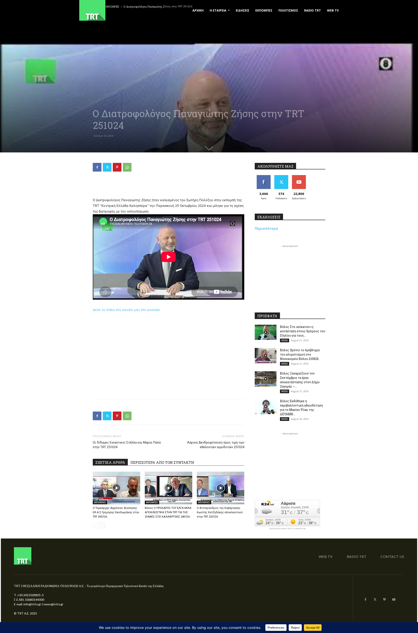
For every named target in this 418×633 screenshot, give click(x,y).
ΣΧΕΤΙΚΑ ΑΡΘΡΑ (110, 462)
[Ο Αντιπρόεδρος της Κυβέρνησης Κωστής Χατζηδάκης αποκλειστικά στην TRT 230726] (220, 488)
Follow (281, 176)
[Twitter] (107, 167)
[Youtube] (394, 599)
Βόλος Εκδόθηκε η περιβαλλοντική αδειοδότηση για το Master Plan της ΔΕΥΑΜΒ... (301, 407)
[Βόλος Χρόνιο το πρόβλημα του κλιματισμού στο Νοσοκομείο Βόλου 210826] (265, 355)
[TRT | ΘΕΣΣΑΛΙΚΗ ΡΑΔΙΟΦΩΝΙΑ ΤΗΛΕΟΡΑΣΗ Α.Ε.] (119, 10)
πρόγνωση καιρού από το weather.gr (287, 528)
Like (263, 176)
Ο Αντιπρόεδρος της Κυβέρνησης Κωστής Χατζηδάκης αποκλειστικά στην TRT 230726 (220, 512)
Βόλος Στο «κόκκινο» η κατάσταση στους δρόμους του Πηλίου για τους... (302, 331)
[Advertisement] (168, 186)
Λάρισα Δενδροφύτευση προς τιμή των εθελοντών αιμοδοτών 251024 (215, 445)
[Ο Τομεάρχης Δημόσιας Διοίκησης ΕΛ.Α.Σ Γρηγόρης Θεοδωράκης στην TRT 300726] (116, 488)
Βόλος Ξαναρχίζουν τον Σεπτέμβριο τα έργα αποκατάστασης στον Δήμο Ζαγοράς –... (300, 379)
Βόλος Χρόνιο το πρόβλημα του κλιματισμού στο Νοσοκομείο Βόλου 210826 (300, 354)
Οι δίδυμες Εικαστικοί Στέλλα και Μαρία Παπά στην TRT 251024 (127, 445)
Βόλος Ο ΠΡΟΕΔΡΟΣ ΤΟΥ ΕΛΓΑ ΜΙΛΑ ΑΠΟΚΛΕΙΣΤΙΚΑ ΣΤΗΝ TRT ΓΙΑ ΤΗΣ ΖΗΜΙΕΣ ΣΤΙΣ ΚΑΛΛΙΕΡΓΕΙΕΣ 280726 (168, 512)
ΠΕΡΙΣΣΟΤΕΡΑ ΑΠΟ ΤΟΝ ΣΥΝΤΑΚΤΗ (162, 462)
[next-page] (102, 525)
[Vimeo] (384, 599)
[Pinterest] (117, 167)
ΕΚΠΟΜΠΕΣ (100, 502)
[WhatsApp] (127, 167)
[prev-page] (95, 525)
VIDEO (284, 340)
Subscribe (299, 176)
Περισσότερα (266, 228)
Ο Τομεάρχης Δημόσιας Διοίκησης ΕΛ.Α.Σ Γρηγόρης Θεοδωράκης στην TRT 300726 (116, 512)
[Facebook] (97, 167)
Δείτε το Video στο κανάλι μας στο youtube (126, 310)
